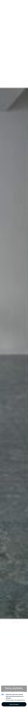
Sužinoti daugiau (14, 704)
